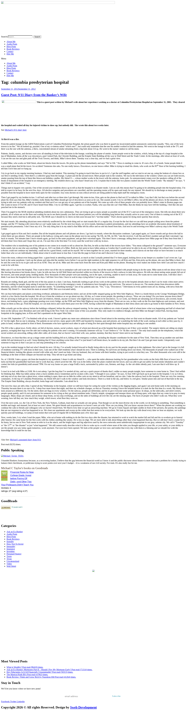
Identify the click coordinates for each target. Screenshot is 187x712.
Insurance (11, 549)
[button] (93, 58)
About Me (11, 41)
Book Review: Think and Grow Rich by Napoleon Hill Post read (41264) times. (41, 677)
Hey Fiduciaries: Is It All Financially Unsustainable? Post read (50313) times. (40, 672)
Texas (9, 559)
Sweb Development (83, 707)
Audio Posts (12, 44)
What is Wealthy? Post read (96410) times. (25, 667)
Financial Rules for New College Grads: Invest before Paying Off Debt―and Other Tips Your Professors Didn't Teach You (17, 478)
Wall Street (11, 566)
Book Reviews (13, 49)
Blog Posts (11, 46)
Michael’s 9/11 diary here (16, 130)
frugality (10, 541)
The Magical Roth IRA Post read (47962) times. (27, 674)
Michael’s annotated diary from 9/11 (25, 440)
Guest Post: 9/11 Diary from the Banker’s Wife (34, 95)
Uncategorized (13, 561)
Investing (11, 551)
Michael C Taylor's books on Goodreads (24, 468)
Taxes (9, 556)
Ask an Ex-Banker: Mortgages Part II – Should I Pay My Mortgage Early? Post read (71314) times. (49, 669)
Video (9, 564)
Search (4, 36)
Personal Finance (14, 554)
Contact (10, 51)
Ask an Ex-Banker (15, 531)
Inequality (11, 546)
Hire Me (10, 54)
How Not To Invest (15, 544)
